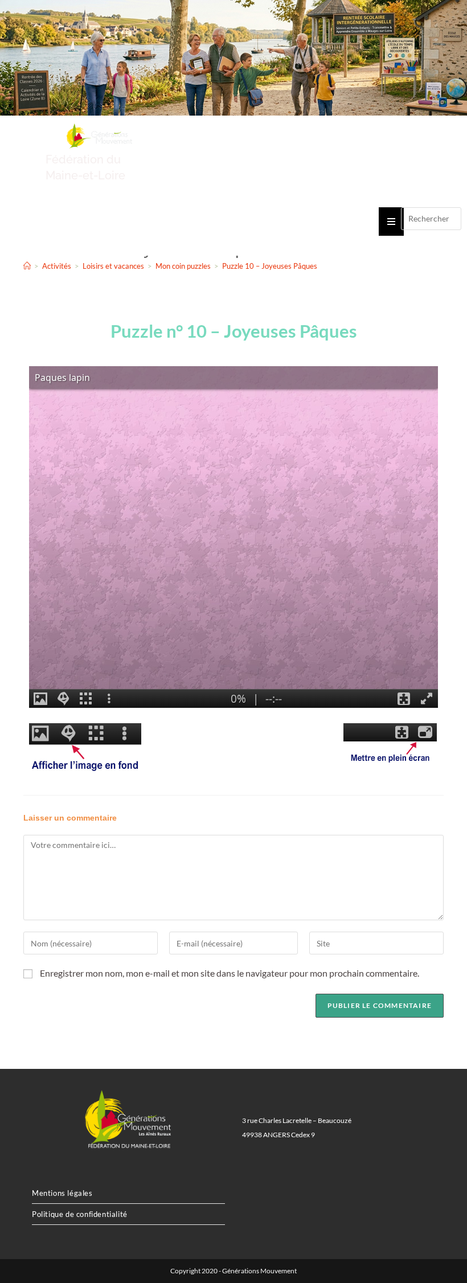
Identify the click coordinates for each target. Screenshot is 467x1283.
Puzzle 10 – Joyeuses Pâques (269, 265)
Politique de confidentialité (80, 1214)
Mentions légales (62, 1193)
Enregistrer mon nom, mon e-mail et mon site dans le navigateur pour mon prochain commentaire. (229, 973)
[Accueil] (27, 265)
